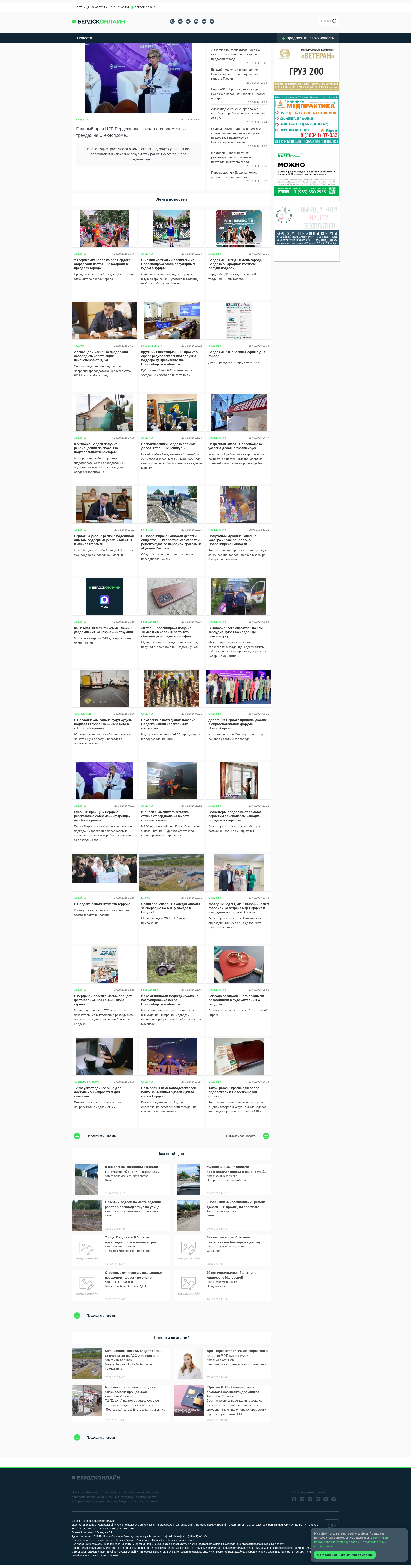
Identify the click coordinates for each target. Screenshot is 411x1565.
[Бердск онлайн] (98, 21)
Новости (84, 38)
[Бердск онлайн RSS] (212, 21)
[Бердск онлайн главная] (96, 1478)
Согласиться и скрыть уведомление (345, 1554)
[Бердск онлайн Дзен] (204, 21)
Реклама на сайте (133, 1496)
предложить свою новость (310, 38)
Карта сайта (148, 1501)
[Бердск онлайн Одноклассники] (172, 21)
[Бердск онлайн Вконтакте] (180, 21)
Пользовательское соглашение (122, 1492)
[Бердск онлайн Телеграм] (188, 21)
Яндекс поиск (128, 1501)
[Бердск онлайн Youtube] (196, 21)
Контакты (91, 1492)
